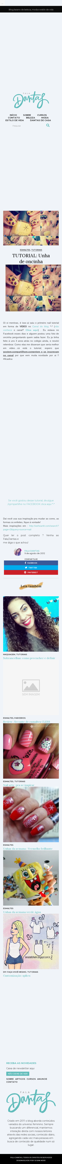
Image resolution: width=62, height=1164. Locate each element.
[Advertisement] (31, 51)
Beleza (30, 117)
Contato (12, 1082)
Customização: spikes (16, 975)
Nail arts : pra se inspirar (18, 785)
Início (13, 115)
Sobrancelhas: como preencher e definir (29, 658)
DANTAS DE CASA (40, 120)
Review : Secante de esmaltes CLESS (26, 721)
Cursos (42, 115)
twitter (32, 568)
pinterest (32, 572)
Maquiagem (9, 654)
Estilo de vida (14, 120)
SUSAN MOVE (40, 1160)
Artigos (20, 1079)
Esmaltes (25, 250)
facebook (32, 563)
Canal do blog (40, 326)
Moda (45, 117)
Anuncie (42, 1079)
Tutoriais (36, 250)
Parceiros (20, 718)
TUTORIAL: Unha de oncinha (31, 258)
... (2, 3)
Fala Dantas (31, 551)
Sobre (27, 115)
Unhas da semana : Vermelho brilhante (28, 848)
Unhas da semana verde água (22, 912)
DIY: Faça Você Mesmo (14, 972)
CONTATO (14, 117)
